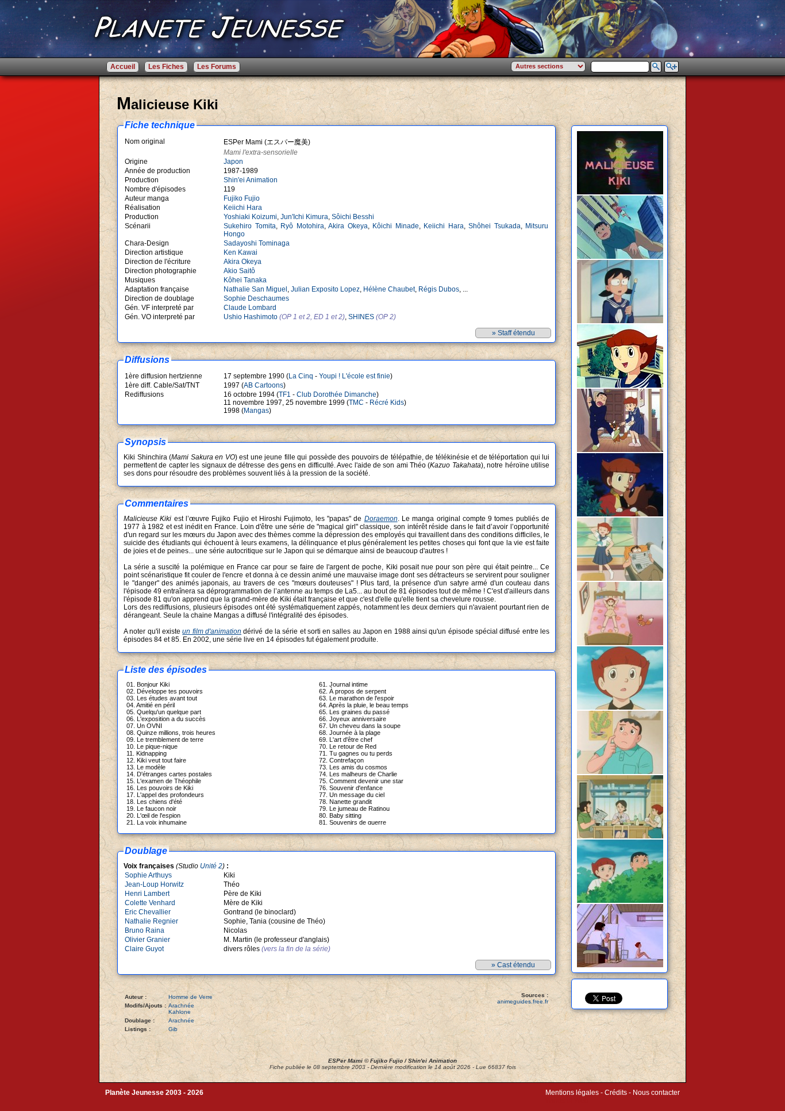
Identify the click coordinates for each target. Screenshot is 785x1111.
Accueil (122, 67)
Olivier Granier (147, 940)
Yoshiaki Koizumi (250, 217)
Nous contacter (656, 1093)
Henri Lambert (147, 894)
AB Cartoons (263, 385)
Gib (173, 1029)
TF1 (285, 394)
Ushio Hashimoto (251, 317)
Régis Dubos (438, 289)
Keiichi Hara (243, 208)
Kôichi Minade (395, 226)
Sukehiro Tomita (250, 226)
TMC (356, 403)
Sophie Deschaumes (256, 298)
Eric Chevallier (148, 912)
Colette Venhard (150, 903)
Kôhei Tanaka (245, 280)
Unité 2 (211, 866)
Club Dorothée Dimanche (336, 394)
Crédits (616, 1093)
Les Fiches (166, 67)
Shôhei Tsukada (494, 226)
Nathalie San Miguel (255, 289)
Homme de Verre (190, 997)
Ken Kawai (240, 252)
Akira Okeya (348, 226)
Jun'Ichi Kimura (304, 217)
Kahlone (179, 1012)
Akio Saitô (239, 271)
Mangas (256, 411)
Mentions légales (572, 1093)
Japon (233, 162)
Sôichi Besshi (353, 217)
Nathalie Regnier (151, 921)
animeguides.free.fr (522, 1001)
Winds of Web (566, 1101)
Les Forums (216, 67)
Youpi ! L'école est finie (354, 376)
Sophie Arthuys (148, 875)
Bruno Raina (144, 930)
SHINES (361, 317)
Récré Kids (387, 403)
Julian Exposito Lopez (325, 289)
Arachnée (181, 1005)
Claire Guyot (144, 949)
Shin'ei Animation (251, 180)
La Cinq (300, 376)
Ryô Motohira (302, 226)
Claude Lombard (250, 308)
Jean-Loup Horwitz (154, 884)
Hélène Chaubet (389, 289)
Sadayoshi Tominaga (257, 243)
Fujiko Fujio (242, 198)
